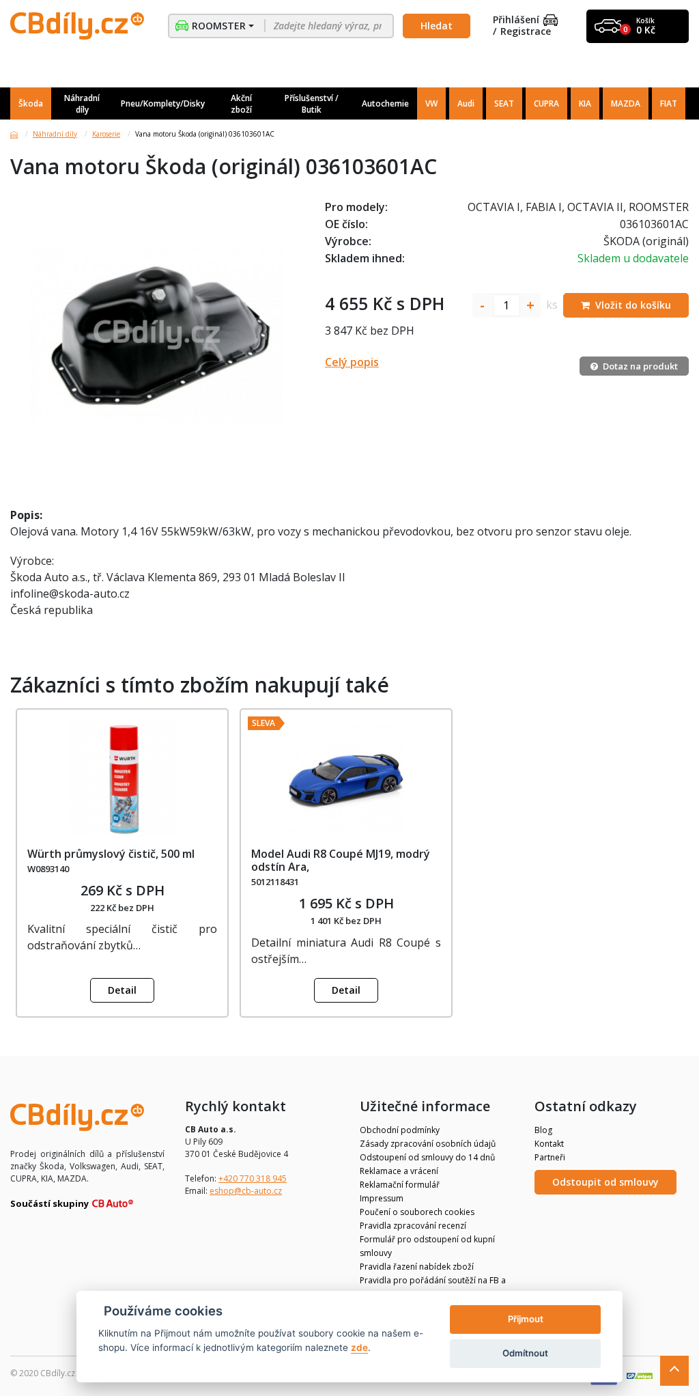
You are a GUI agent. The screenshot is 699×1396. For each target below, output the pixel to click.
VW (431, 103)
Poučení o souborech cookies (417, 1212)
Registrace (525, 32)
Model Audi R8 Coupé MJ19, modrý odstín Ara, (340, 860)
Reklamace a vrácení (399, 1171)
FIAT (668, 103)
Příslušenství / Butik (312, 103)
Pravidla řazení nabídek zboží (417, 1266)
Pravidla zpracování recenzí (413, 1225)
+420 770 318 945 (252, 1178)
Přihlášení (516, 20)
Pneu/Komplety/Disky (163, 103)
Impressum (381, 1198)
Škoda (30, 103)
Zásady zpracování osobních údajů (428, 1143)
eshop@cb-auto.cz (246, 1191)
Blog (543, 1130)
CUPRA (546, 103)
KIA (585, 103)
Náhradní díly (82, 103)
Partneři (549, 1157)
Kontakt (549, 1143)
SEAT (504, 103)
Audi (465, 103)
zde (359, 1347)
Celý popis (352, 361)
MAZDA (625, 103)
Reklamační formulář (400, 1184)
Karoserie (106, 134)
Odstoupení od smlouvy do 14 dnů (427, 1157)
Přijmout (525, 1318)
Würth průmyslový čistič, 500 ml (111, 853)
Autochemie (385, 103)
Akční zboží (241, 103)
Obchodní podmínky (400, 1130)
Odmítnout (525, 1353)
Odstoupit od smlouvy (605, 1181)
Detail (122, 989)
